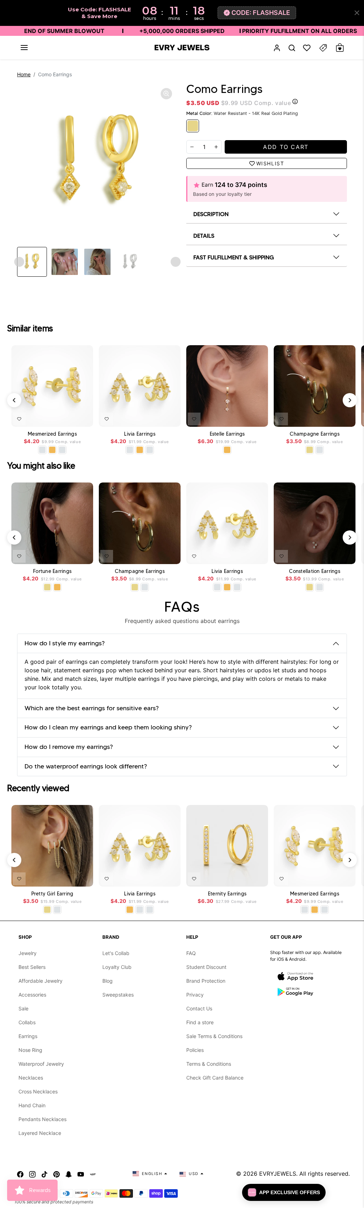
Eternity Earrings (227, 894)
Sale (23, 1008)
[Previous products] (14, 400)
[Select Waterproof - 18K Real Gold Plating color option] (52, 450)
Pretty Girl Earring (52, 894)
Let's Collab (115, 953)
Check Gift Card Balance (214, 1078)
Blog (107, 981)
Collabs (27, 1022)
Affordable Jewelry (40, 981)
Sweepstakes (118, 995)
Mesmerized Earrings (52, 434)
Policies (195, 1050)
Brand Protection (205, 981)
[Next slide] (176, 262)
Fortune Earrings (52, 571)
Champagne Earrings (314, 434)
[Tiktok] (44, 1173)
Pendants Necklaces (42, 1119)
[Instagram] (32, 1173)
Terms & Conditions (208, 1064)
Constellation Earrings (314, 571)
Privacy (195, 995)
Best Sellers (32, 967)
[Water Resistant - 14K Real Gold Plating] (192, 126)
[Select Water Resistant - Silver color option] (42, 450)
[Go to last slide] (19, 262)
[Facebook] (20, 1173)
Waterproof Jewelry (41, 1064)
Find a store (200, 1022)
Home (24, 74)
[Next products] (350, 400)
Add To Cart (69, 417)
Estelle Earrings (227, 434)
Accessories (32, 995)
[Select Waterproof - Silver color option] (62, 450)
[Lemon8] (93, 1173)
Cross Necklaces (38, 1091)
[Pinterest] (56, 1173)
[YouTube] (81, 1173)
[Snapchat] (69, 1173)
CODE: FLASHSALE (260, 12)
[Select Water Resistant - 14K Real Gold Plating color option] (309, 450)
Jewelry (27, 953)
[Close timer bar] (357, 13)
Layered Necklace (39, 1133)
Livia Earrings (139, 434)
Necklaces (30, 1078)
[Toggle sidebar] (323, 47)
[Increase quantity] (216, 146)
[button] (24, 47)
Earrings (27, 1036)
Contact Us (199, 1008)
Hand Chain (32, 1105)
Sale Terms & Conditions (214, 1036)
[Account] (277, 48)
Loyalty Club (117, 967)
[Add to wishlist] (19, 419)
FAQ (191, 953)
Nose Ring (30, 1050)
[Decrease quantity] (192, 146)
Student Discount (206, 967)
